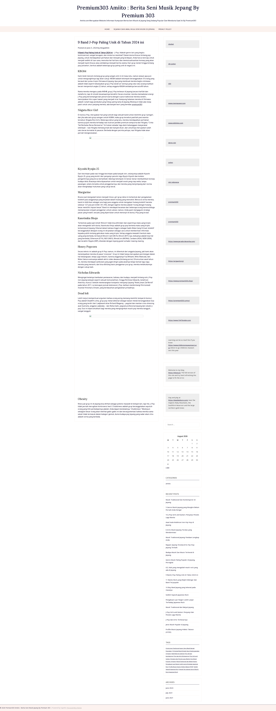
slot (169, 83)
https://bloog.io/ (174, 373)
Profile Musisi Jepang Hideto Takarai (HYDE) (181, 667)
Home (107, 29)
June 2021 (169, 698)
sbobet (171, 44)
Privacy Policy (165, 29)
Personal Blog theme (74, 708)
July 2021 (169, 693)
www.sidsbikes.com (175, 123)
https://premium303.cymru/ (179, 300)
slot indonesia (173, 182)
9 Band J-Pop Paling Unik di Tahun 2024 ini (95, 52)
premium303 (137, 104)
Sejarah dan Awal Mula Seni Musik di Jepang (134, 29)
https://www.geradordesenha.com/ (181, 241)
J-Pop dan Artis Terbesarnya (176, 620)
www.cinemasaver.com (176, 103)
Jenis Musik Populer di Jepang (177, 624)
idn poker (172, 64)
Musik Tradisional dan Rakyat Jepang (180, 607)
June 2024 (169, 688)
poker (170, 162)
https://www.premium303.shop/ (180, 281)
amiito (168, 483)
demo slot (172, 143)
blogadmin (104, 48)
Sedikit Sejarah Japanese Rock (177, 595)
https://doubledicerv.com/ (178, 400)
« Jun (167, 467)
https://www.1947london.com (179, 320)
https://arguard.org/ (176, 261)
